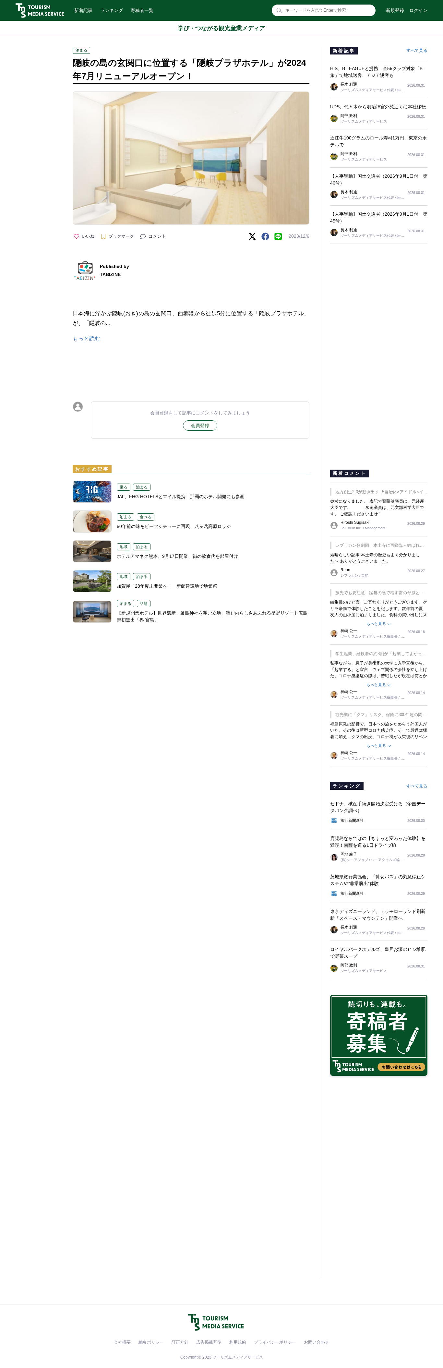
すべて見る (416, 50)
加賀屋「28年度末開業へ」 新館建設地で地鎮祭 (167, 586)
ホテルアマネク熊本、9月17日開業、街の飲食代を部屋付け (177, 556)
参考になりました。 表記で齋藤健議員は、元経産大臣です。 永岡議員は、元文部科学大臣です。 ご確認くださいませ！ (377, 507)
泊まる (81, 50)
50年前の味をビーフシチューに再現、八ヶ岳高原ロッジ (174, 526)
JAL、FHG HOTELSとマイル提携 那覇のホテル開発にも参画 (181, 496)
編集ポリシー (151, 1342)
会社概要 (122, 1342)
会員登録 (200, 425)
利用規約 (237, 1342)
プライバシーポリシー (275, 1342)
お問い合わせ (316, 1342)
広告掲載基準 (209, 1342)
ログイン (418, 10)
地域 (123, 547)
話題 (144, 603)
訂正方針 (180, 1342)
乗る (123, 487)
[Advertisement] (191, 366)
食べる (145, 517)
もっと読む (86, 339)
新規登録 (395, 10)
